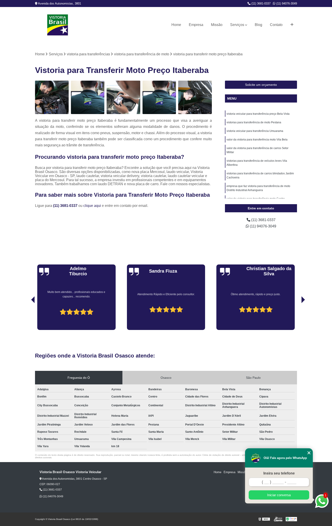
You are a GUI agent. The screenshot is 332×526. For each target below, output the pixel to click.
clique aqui (92, 206)
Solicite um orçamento (261, 84)
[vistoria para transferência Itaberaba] (52, 97)
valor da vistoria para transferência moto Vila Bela (257, 139)
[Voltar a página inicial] (57, 25)
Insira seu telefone (279, 473)
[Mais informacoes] (292, 24)
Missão (216, 25)
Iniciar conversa (279, 495)
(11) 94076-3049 (286, 3)
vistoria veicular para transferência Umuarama (255, 131)
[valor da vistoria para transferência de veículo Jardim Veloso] (195, 97)
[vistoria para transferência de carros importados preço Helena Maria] (88, 97)
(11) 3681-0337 (260, 3)
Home (176, 25)
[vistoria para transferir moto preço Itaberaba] (159, 97)
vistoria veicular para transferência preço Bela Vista (258, 113)
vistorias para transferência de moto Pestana (254, 122)
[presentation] (26, 317)
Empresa (196, 25)
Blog (258, 25)
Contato (276, 25)
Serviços (237, 25)
